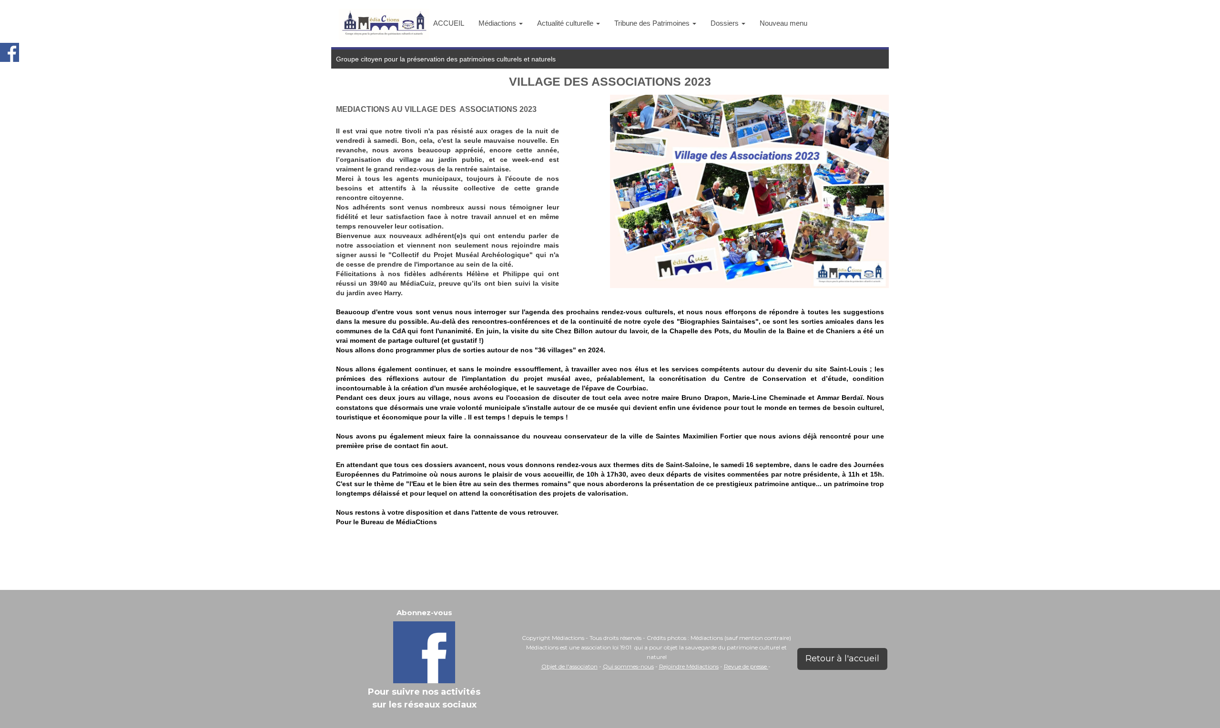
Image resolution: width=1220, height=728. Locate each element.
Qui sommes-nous (628, 666)
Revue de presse (746, 666)
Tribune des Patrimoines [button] (652, 23)
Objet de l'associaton (569, 666)
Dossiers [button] (726, 23)
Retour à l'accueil (842, 658)
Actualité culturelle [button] (566, 23)
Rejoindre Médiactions (689, 666)
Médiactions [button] (498, 23)
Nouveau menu (783, 23)
